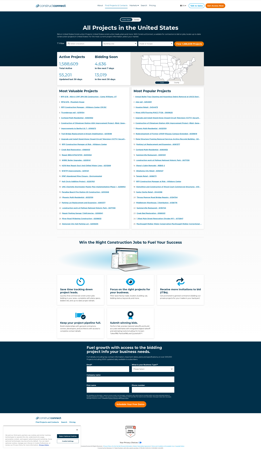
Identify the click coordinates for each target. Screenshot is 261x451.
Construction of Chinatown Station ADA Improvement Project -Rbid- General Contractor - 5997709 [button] (94, 123)
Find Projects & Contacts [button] (116, 5)
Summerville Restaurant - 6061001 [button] (151, 155)
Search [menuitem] (64, 422)
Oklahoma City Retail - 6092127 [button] (149, 171)
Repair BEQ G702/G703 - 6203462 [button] (77, 155)
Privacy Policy (125, 398)
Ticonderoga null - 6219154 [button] (72, 113)
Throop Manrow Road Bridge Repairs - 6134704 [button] (157, 197)
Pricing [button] (152, 5)
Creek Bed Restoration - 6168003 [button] (75, 150)
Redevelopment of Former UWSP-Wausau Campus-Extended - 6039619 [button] (166, 134)
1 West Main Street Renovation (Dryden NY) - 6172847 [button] (160, 219)
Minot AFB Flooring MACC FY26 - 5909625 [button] (154, 113)
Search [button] (144, 5)
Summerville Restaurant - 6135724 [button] (151, 208)
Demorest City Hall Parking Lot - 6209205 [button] (80, 224)
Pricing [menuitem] (72, 422)
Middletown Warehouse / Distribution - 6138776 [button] (156, 203)
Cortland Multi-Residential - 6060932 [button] (77, 118)
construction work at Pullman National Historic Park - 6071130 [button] (89, 208)
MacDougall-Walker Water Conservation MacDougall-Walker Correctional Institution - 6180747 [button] (170, 224)
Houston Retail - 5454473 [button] (147, 107)
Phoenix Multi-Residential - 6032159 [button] (77, 197)
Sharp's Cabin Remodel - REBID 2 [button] (150, 166)
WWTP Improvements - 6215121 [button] (75, 171)
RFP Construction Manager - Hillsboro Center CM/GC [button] (83, 107)
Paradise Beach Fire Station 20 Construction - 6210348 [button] (85, 192)
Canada (136, 19)
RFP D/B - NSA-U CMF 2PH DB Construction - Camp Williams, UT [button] (89, 97)
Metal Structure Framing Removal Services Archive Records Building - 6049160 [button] (169, 139)
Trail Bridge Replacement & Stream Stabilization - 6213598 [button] (86, 134)
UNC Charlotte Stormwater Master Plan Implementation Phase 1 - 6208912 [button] (94, 187)
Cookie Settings (68, 441)
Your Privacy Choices (129, 443)
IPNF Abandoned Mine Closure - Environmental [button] (82, 176)
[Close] (77, 430)
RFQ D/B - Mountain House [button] (72, 102)
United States (126, 19)
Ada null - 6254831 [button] (144, 102)
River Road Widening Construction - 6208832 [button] (81, 219)
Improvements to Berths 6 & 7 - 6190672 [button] (78, 128)
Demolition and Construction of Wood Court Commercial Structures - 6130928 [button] (169, 187)
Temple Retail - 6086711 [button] (146, 176)
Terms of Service (113, 398)
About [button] (100, 5)
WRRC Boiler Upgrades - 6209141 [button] (76, 160)
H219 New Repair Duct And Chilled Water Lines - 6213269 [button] (86, 166)
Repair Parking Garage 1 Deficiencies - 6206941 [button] (82, 213)
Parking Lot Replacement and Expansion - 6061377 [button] (83, 203)
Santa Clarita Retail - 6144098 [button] (149, 192)
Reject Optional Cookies (68, 436)
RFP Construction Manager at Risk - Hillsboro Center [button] (84, 144)
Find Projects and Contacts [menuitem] (47, 422)
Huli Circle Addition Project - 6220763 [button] (78, 181)
